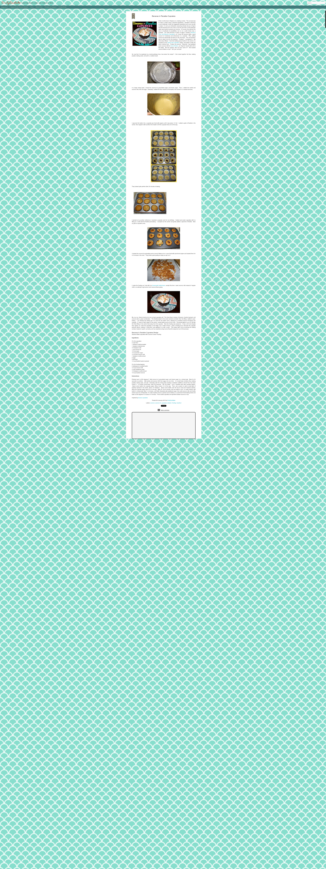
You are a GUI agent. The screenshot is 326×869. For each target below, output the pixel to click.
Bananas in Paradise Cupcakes (163, 16)
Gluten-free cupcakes (173, 42)
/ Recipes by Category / (50, 7)
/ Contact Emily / (62, 7)
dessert (169, 403)
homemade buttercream (158, 285)
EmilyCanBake (171, 400)
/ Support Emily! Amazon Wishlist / (19, 7)
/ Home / (32, 7)
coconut (152, 403)
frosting (174, 403)
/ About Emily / (39, 7)
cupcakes (164, 403)
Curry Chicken (174, 46)
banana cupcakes (143, 398)
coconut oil (158, 403)
